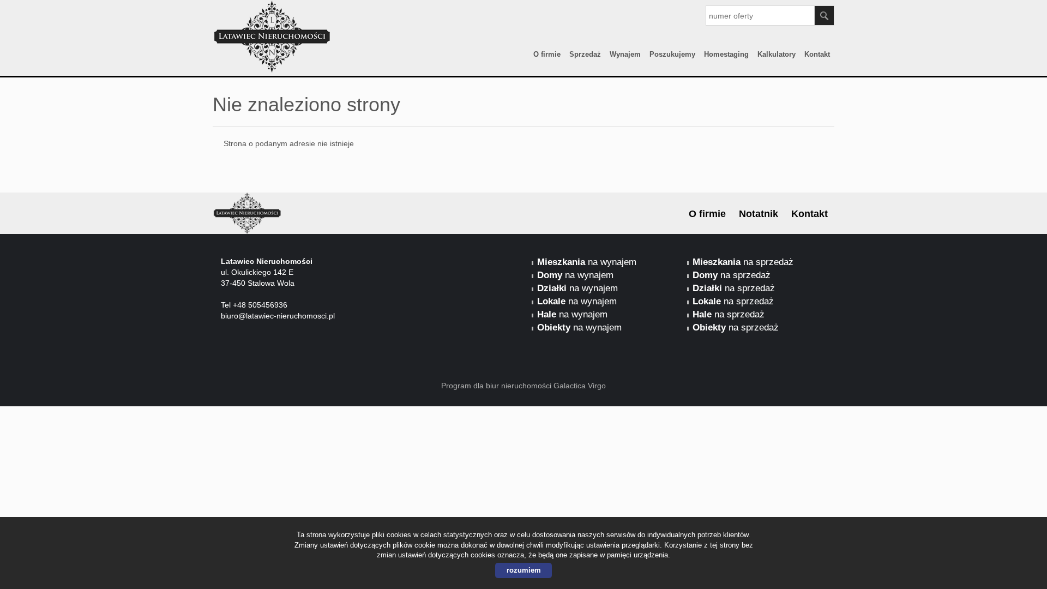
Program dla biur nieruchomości (497, 385)
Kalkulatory (776, 54)
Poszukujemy (672, 54)
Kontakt (817, 54)
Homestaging (726, 54)
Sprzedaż (585, 54)
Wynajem (625, 54)
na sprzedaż (743, 262)
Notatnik (758, 213)
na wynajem (586, 262)
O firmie (547, 54)
